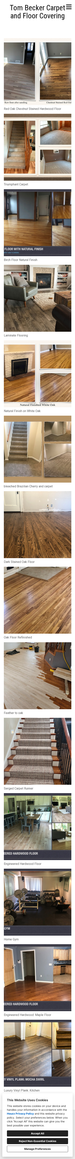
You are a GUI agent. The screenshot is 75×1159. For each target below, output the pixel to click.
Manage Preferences (37, 1148)
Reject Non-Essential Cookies (37, 1141)
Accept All (37, 1133)
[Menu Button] (69, 7)
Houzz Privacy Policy (20, 1113)
